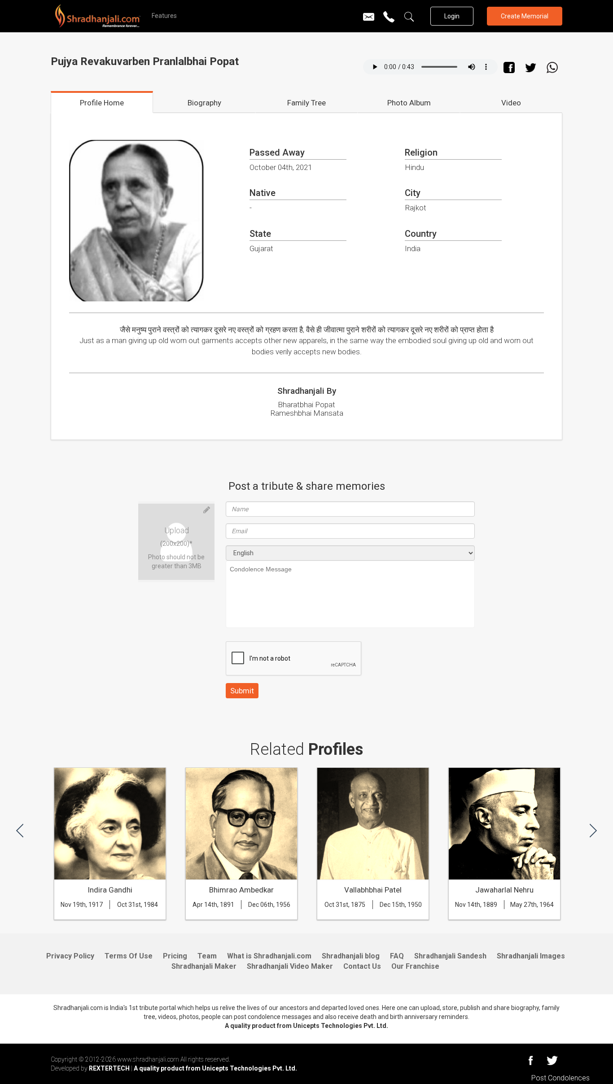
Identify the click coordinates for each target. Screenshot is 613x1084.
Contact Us (362, 966)
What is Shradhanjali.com (269, 956)
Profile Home (102, 102)
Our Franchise (415, 966)
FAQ (397, 956)
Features (164, 15)
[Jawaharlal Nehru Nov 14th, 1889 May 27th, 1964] (504, 913)
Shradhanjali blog (351, 956)
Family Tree (306, 102)
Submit (242, 690)
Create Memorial (524, 16)
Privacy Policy (70, 956)
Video (511, 102)
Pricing (175, 956)
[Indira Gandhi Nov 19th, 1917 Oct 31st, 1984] (110, 913)
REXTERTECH (110, 1068)
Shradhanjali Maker (203, 966)
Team (207, 956)
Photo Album (409, 102)
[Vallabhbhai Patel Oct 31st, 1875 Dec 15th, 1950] (373, 913)
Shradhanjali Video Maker (290, 966)
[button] (20, 830)
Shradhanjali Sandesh (450, 956)
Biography (204, 102)
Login (452, 16)
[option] (109, 848)
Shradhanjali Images (531, 956)
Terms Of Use (129, 956)
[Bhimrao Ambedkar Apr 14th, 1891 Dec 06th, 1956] (241, 913)
